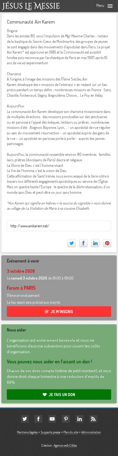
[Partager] (83, 243)
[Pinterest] (107, 243)
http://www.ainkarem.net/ (29, 225)
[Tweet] (72, 243)
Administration (91, 432)
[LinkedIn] (95, 243)
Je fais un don (62, 394)
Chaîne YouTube (52, 419)
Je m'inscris (61, 311)
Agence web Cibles (65, 445)
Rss (93, 419)
